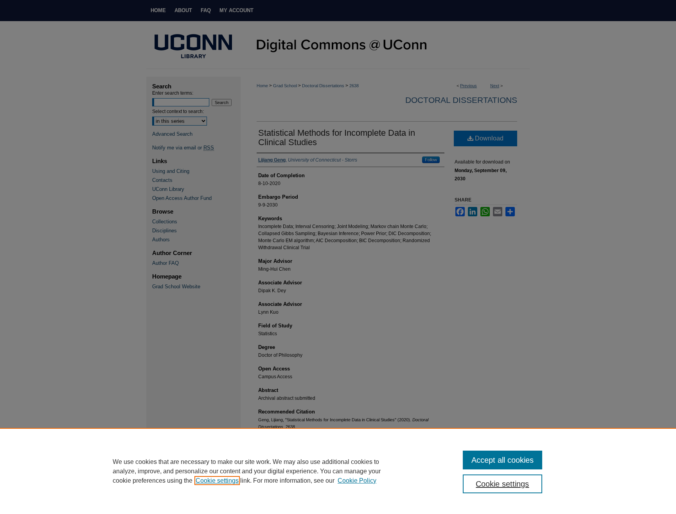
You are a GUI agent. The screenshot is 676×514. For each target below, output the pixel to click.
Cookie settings (217, 480)
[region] (338, 471)
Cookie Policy (357, 480)
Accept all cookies (502, 460)
